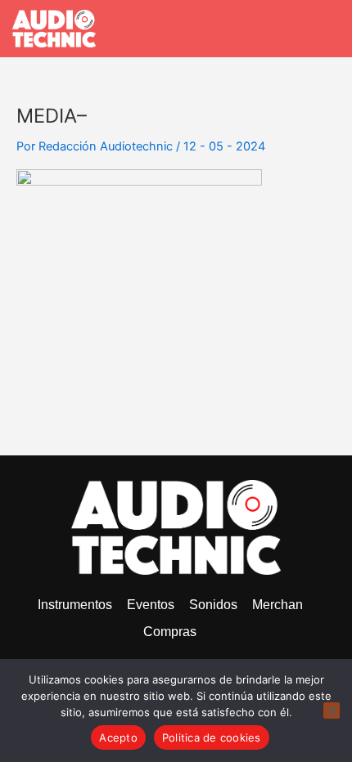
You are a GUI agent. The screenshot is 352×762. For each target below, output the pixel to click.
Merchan (277, 605)
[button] (328, 28)
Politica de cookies (211, 737)
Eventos (150, 605)
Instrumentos (75, 605)
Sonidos (213, 605)
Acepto (118, 737)
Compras (169, 632)
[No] (331, 710)
